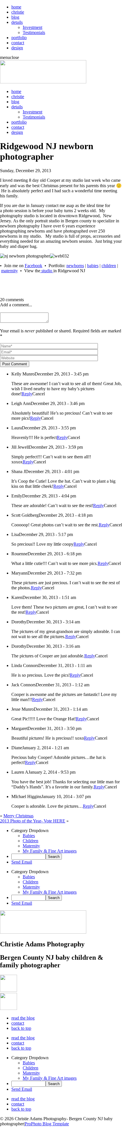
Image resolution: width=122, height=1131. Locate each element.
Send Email (21, 862)
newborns (75, 265)
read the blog (23, 1018)
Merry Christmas (18, 815)
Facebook (33, 265)
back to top (21, 1028)
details (17, 22)
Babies (29, 835)
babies (92, 265)
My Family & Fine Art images (50, 851)
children (109, 265)
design (17, 47)
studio (46, 270)
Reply (27, 393)
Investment (32, 27)
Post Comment (14, 364)
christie (17, 12)
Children (30, 840)
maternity (9, 270)
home (16, 7)
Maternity (31, 845)
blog (15, 17)
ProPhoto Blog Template (47, 1123)
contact (17, 42)
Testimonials (34, 32)
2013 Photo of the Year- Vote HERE (32, 820)
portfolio (19, 37)
